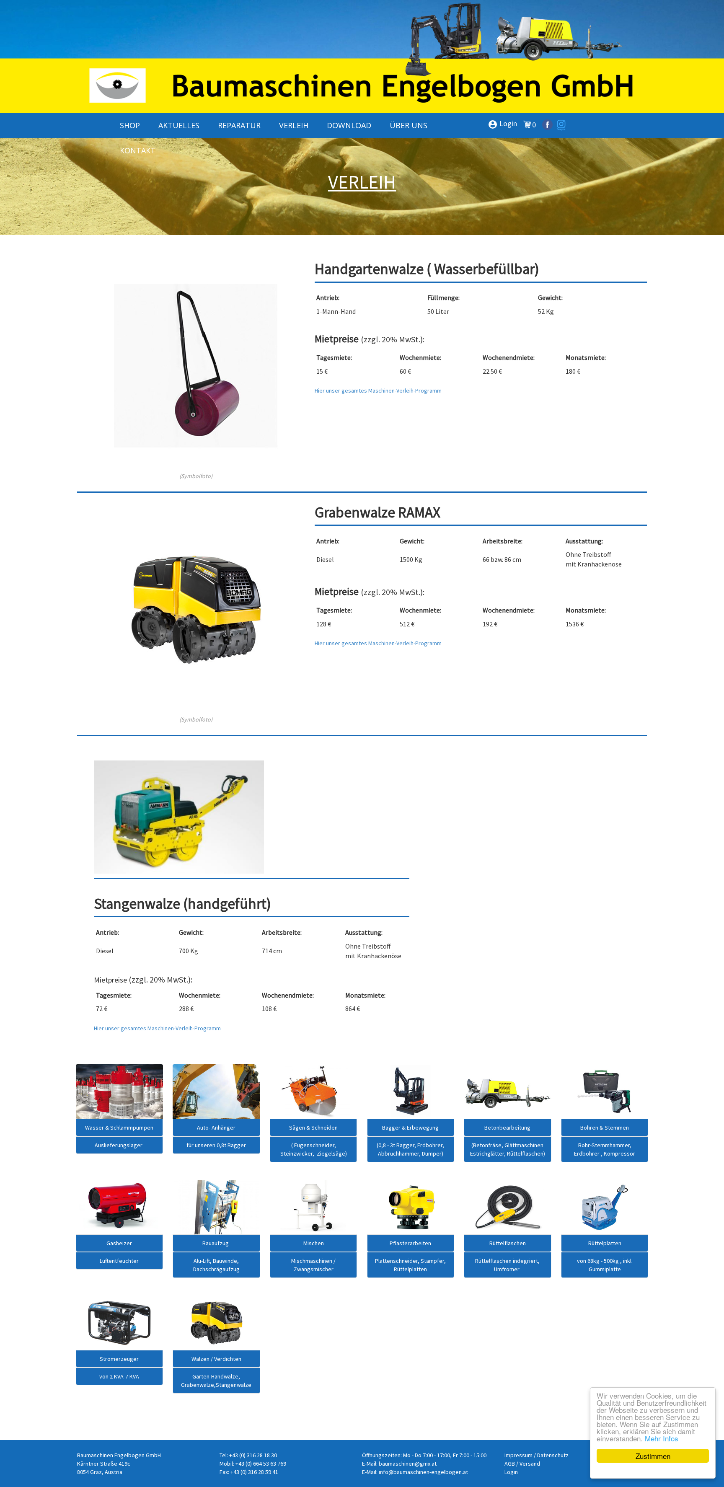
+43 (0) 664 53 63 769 (260, 1463)
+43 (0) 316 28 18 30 (253, 1455)
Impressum (518, 1455)
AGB (509, 1463)
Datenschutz (553, 1455)
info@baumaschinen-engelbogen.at (423, 1472)
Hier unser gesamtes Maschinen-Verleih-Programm (379, 390)
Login (502, 124)
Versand (530, 1463)
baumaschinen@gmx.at (408, 1463)
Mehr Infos (661, 1438)
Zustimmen (653, 1456)
